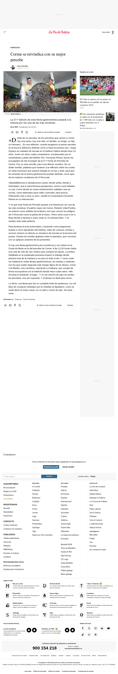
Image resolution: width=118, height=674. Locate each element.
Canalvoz (68, 655)
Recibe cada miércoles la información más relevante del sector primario (61, 595)
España (64, 498)
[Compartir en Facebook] (22, 132)
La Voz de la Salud (97, 487)
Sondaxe (61, 655)
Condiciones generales (69, 671)
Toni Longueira (22, 66)
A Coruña (36, 487)
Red (91, 505)
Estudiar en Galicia (97, 498)
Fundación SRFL (33, 655)
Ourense (35, 520)
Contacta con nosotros (12, 529)
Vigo (34, 531)
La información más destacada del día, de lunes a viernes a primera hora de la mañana (26, 586)
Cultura (64, 516)
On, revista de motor (98, 550)
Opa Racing (66, 556)
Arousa (35, 494)
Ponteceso (18, 299)
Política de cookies (54, 671)
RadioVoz (53, 655)
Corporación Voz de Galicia (19, 655)
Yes (91, 542)
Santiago (36, 527)
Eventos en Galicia (11, 553)
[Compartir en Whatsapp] (12, 132)
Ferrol (34, 509)
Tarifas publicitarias (11, 538)
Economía (65, 494)
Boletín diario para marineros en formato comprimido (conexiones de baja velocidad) (99, 595)
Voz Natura (76, 655)
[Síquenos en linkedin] (102, 628)
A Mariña (36, 490)
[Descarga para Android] (34, 630)
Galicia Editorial (102, 655)
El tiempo (65, 539)
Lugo (34, 516)
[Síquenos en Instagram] (95, 628)
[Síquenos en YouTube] (108, 628)
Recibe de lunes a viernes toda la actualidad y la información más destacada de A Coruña (63, 605)
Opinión (64, 505)
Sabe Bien (94, 490)
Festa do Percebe (29, 299)
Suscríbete (8, 499)
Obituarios (65, 531)
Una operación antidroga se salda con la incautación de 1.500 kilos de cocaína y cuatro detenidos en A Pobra (92, 119)
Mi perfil (6, 508)
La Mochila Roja (96, 524)
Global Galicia (95, 494)
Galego (92, 476)
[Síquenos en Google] (95, 634)
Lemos (35, 513)
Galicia (64, 490)
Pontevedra (37, 524)
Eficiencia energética (12, 566)
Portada (64, 487)
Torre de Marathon (68, 548)
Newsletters (8, 512)
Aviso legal (28, 671)
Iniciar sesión (68, 467)
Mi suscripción (9, 488)
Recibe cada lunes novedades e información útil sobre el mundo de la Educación (26, 595)
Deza (34, 505)
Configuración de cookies (86, 671)
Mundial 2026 (66, 544)
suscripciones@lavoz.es (73, 648)
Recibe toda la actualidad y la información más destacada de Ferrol (99, 605)
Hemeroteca (8, 495)
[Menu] (5, 32)
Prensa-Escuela (85, 655)
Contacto (7, 557)
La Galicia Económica (70, 535)
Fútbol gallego (67, 570)
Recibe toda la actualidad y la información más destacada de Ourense (99, 615)
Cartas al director (10, 525)
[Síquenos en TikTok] (83, 634)
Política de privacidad (39, 671)
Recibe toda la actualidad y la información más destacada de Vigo (62, 615)
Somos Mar (65, 527)
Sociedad (65, 513)
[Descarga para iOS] (29, 630)
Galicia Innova (95, 527)
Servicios (7, 542)
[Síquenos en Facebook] (83, 628)
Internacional (66, 501)
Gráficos (64, 520)
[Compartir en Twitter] (27, 132)
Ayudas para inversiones (13, 569)
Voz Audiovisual (44, 655)
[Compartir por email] (17, 132)
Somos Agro (66, 524)
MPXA (94, 655)
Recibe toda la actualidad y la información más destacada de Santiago (25, 615)
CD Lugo (64, 559)
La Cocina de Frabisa (98, 501)
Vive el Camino (96, 520)
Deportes (64, 509)
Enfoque (93, 516)
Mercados (94, 535)
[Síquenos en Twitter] (89, 628)
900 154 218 (45, 648)
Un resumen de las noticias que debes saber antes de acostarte (62, 586)
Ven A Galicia (95, 513)
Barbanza (36, 498)
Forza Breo (65, 567)
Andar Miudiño (67, 563)
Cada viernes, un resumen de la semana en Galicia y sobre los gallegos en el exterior (25, 605)
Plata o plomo (95, 509)
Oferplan (6, 546)
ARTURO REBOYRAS (86, 128)
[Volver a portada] (59, 32)
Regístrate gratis (51, 467)
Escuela (93, 546)
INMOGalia (8, 549)
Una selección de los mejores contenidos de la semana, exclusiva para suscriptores (100, 586)
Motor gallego (66, 574)
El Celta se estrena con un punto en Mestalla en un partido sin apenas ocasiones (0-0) (95, 102)
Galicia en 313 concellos (42, 535)
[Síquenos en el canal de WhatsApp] (89, 634)
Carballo (35, 501)
